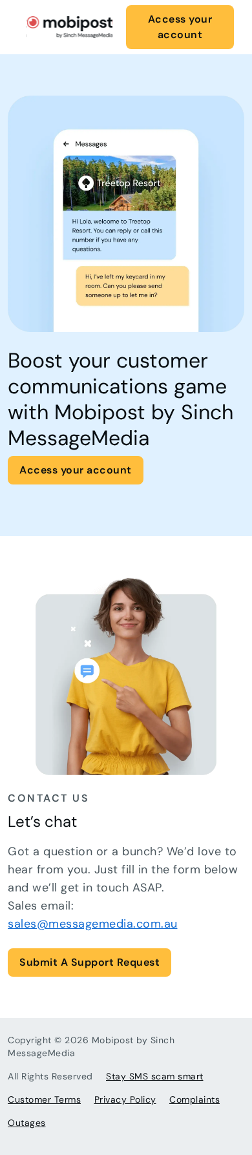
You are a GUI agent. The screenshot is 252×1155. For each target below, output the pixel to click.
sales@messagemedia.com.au (93, 923)
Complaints (194, 1099)
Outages (27, 1123)
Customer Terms (44, 1099)
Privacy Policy (125, 1099)
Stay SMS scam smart (155, 1076)
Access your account (180, 26)
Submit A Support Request (89, 962)
